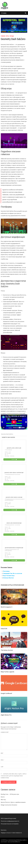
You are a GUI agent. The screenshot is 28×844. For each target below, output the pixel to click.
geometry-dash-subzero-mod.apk (14, 497)
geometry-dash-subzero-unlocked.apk (14, 472)
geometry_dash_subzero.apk (14, 448)
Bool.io (3, 797)
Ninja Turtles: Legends (7, 672)
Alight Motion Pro (6, 715)
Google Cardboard (6, 693)
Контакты (3, 830)
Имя (2, 753)
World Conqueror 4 (6, 607)
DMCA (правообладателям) (8, 818)
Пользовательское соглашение (9, 824)
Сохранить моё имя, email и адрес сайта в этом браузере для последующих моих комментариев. (13, 775)
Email (2, 760)
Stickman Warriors (8, 578)
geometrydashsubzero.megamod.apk (14, 547)
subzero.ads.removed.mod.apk (13, 523)
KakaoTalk (4, 628)
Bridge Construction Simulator (9, 805)
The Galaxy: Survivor (7, 650)
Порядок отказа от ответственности (11, 833)
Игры (7, 36)
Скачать (13, 459)
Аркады (12, 36)
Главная (3, 36)
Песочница (6, 571)
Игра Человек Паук (9, 575)
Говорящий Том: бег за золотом (12, 573)
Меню (4, 13)
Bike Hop (3, 799)
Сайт (2, 766)
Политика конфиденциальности (10, 821)
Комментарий (5, 732)
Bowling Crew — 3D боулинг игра (10, 794)
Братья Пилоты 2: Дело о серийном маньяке (13, 802)
